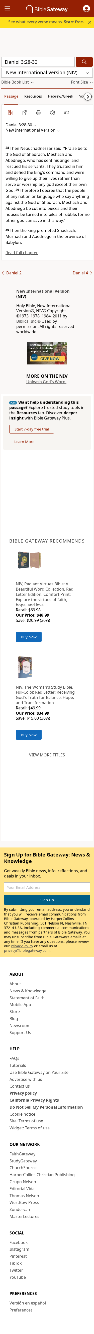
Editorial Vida (22, 1188)
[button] (86, 8)
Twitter (16, 1270)
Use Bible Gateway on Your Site (39, 1072)
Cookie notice (22, 1114)
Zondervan (20, 1209)
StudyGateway (23, 1161)
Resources (33, 96)
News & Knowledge (28, 991)
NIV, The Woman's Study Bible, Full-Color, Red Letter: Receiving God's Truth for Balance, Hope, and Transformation (45, 694)
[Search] (84, 62)
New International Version (43, 291)
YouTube (18, 1277)
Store (15, 1011)
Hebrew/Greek (60, 96)
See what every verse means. (46, 22)
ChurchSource (23, 1167)
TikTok (16, 1263)
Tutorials (18, 1065)
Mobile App (20, 1004)
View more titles (47, 755)
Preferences (21, 1310)
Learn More (24, 441)
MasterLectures (24, 1216)
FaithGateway (22, 1154)
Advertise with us (26, 1079)
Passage (11, 96)
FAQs (14, 1058)
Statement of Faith (27, 998)
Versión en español (28, 1303)
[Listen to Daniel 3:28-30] (67, 113)
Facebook (19, 1242)
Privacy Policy (22, 946)
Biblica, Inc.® (28, 321)
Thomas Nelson (24, 1195)
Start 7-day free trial (32, 428)
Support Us (20, 1032)
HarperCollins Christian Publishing (42, 1174)
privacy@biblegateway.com (27, 950)
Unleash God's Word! (46, 381)
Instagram (19, 1249)
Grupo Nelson (23, 1181)
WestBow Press (24, 1202)
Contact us (20, 1086)
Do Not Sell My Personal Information (46, 1107)
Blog (14, 1018)
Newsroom (20, 1025)
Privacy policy (23, 1093)
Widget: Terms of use (30, 1128)
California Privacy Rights (34, 1100)
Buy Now (29, 636)
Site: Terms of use (26, 1121)
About (15, 984)
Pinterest (18, 1256)
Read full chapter (22, 252)
